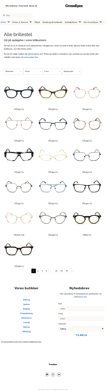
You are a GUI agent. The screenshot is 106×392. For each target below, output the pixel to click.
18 (56, 271)
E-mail (60, 314)
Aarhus (26, 304)
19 (61, 271)
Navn (60, 304)
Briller (3, 22)
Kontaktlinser (71, 22)
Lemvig (26, 322)
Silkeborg (26, 331)
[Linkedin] (59, 375)
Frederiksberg (26, 313)
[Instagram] (53, 375)
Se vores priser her (29, 57)
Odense (26, 327)
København (26, 318)
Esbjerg (26, 309)
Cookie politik (21, 342)
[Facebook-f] (47, 375)
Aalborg (26, 300)
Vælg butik (62, 324)
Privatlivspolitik (6, 342)
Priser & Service (20, 22)
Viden (39, 342)
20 (67, 271)
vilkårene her (80, 297)
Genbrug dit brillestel (52, 22)
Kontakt (29, 342)
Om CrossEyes (91, 22)
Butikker (34, 342)
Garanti (14, 342)
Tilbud (37, 22)
